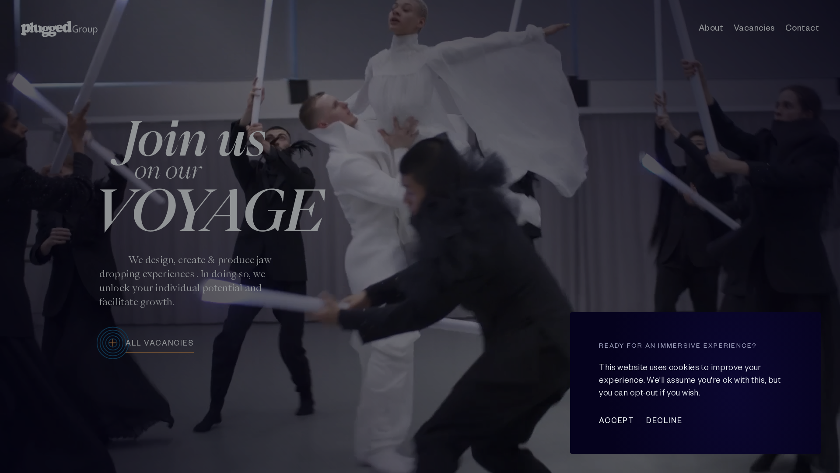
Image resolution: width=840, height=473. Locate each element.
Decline (664, 421)
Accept (616, 421)
